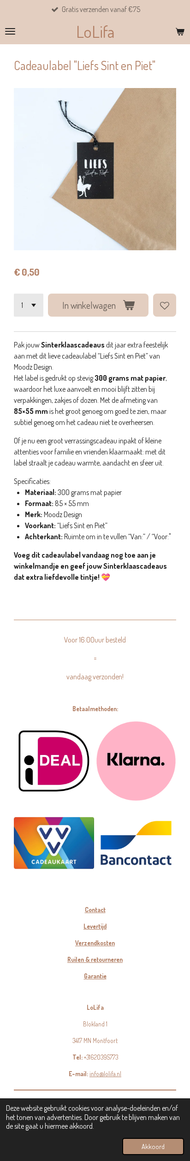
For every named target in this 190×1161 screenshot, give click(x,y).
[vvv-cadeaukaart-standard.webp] (54, 843)
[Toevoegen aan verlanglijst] (164, 305)
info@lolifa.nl (105, 1074)
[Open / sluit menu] (10, 31)
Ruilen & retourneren (95, 959)
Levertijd (95, 926)
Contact (95, 909)
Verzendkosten (95, 943)
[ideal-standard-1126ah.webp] (54, 761)
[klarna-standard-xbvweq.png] (136, 761)
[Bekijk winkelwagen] (180, 31)
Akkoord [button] (153, 1146)
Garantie (95, 976)
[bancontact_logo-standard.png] (136, 843)
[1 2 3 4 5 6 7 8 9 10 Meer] (28, 305)
